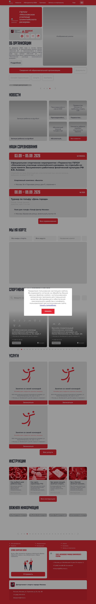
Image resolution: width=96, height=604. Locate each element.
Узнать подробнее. (48, 305)
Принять (48, 311)
